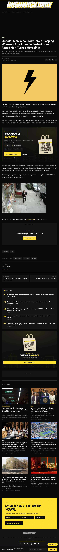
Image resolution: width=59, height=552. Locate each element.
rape (12, 251)
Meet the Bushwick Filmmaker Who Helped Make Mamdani (32, 540)
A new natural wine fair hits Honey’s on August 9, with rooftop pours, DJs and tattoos (44, 479)
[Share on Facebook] (46, 60)
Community (5, 475)
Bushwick (5, 251)
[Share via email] (53, 60)
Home (3, 12)
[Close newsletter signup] (57, 548)
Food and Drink (6, 405)
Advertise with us (14, 523)
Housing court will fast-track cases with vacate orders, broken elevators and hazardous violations (43, 410)
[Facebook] (34, 543)
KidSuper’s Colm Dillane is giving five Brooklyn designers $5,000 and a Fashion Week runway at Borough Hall (14, 444)
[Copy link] (56, 60)
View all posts (5, 269)
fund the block (52, 544)
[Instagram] (20, 543)
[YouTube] (38, 543)
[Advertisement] (29, 25)
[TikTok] (24, 543)
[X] (27, 543)
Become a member (12, 154)
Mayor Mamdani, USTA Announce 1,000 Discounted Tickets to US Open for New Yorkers (43, 444)
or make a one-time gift (9, 157)
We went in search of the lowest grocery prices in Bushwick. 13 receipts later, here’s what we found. (15, 410)
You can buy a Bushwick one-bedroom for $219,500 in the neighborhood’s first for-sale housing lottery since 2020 (14, 480)
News (7, 12)
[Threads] (31, 543)
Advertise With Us (29, 238)
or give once (29, 365)
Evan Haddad (6, 266)
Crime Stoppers (30, 219)
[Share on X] (49, 60)
